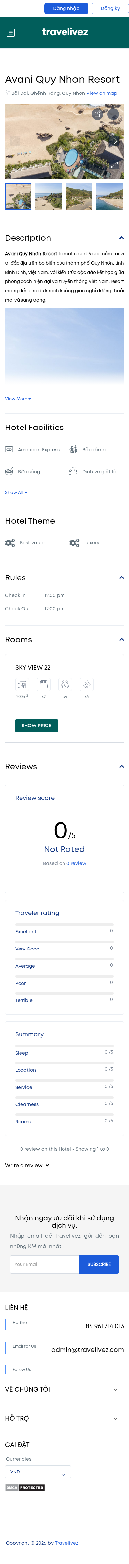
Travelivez (66, 1543)
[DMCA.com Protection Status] (25, 1487)
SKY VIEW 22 (32, 667)
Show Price (36, 725)
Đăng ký (110, 8)
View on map (101, 93)
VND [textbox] (15, 1472)
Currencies (18, 1459)
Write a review (24, 1166)
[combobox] (38, 1471)
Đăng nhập (66, 8)
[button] (114, 164)
